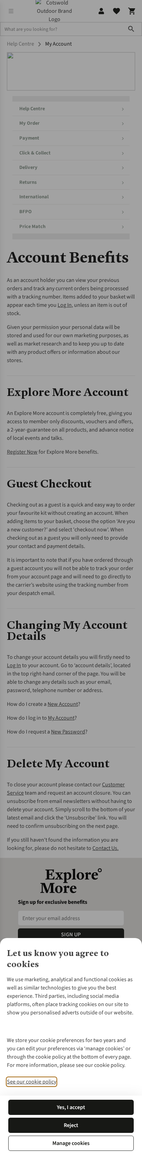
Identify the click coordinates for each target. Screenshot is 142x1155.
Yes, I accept (71, 1107)
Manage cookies (71, 1143)
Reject (71, 1125)
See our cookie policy (31, 1082)
